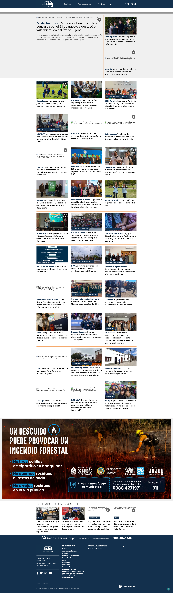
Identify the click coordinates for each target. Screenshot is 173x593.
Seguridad (110, 295)
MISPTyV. (40, 134)
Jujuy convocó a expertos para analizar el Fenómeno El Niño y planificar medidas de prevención (84, 104)
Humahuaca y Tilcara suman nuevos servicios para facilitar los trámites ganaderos (120, 271)
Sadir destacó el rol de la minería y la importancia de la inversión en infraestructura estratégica (50, 303)
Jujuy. (107, 401)
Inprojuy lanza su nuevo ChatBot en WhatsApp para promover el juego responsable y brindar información (84, 405)
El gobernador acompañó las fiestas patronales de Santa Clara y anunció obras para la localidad (99, 525)
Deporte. (40, 101)
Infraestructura (67, 558)
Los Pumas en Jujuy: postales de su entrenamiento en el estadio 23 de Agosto (86, 136)
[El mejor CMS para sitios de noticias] (125, 586)
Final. (39, 368)
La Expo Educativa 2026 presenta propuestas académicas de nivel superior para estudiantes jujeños (51, 337)
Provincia (101, 4)
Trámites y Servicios (95, 549)
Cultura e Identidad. (114, 233)
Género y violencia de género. (85, 299)
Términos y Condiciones (42, 583)
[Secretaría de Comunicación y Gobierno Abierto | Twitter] (128, 4)
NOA (116, 518)
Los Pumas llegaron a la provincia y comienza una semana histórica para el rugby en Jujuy (120, 171)
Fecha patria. (111, 36)
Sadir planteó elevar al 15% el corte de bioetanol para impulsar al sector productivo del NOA (86, 170)
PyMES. (39, 167)
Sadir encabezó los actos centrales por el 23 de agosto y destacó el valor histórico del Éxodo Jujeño (66, 26)
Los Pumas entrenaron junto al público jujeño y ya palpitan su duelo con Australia (50, 103)
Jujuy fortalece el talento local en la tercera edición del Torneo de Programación (120, 71)
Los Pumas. (110, 167)
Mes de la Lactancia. (81, 199)
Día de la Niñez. (78, 233)
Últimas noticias (119, 547)
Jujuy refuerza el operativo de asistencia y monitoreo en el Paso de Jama (118, 302)
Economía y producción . (116, 266)
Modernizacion (67, 577)
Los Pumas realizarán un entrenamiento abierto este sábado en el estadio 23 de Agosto (86, 336)
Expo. (39, 333)
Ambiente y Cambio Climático (73, 571)
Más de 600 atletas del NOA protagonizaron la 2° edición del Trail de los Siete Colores (125, 525)
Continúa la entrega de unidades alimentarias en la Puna (51, 269)
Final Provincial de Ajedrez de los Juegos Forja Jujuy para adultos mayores (52, 371)
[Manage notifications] (168, 589)
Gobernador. (111, 134)
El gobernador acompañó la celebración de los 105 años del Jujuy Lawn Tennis (119, 136)
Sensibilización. (112, 200)
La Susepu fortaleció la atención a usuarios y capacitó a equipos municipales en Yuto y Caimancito (51, 204)
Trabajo (65, 553)
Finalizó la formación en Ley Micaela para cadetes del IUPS (85, 302)
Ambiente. (76, 100)
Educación (110, 328)
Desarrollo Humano (80, 228)
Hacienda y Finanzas (69, 551)
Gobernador (94, 518)
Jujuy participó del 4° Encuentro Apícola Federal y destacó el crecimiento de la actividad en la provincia (86, 371)
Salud (108, 196)
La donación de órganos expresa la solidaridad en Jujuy (120, 203)
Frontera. (109, 299)
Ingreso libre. (77, 332)
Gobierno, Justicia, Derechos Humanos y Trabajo (72, 574)
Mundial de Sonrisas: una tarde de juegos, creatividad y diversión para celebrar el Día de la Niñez (84, 237)
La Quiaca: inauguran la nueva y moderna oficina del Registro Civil (119, 371)
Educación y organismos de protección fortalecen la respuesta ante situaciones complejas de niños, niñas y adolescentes (119, 338)
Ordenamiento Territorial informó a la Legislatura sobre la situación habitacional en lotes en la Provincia (120, 105)
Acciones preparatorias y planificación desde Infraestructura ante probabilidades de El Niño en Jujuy (52, 138)
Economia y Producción (115, 262)
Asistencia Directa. (45, 266)
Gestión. (109, 69)
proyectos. (41, 233)
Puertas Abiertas (85, 4)
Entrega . (40, 401)
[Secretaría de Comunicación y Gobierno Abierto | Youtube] (135, 4)
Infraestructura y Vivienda (116, 96)
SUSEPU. (40, 200)
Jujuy (40, 518)
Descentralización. (114, 368)
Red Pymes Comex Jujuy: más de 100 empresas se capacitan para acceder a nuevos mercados (51, 171)
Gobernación (66, 549)
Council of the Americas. (48, 299)
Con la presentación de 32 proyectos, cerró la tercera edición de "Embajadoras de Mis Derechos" (52, 237)
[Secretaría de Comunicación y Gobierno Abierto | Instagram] (132, 4)
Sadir (66, 518)
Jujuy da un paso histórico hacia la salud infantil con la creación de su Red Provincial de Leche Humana (86, 203)
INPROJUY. (76, 400)
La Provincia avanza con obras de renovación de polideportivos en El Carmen (84, 268)
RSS (37, 586)
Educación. (110, 333)
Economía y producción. (82, 367)
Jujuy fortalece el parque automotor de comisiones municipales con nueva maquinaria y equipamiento (47, 526)
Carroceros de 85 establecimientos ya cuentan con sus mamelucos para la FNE (51, 403)
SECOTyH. (109, 101)
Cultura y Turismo (113, 229)
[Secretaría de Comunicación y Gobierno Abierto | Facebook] (125, 4)
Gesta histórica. (48, 23)
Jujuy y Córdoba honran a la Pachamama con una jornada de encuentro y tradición (120, 237)
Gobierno (68, 4)
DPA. (73, 266)
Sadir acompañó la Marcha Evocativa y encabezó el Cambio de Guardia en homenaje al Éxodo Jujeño (120, 40)
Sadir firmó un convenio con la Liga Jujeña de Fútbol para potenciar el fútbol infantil (73, 525)
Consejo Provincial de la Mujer (85, 294)
